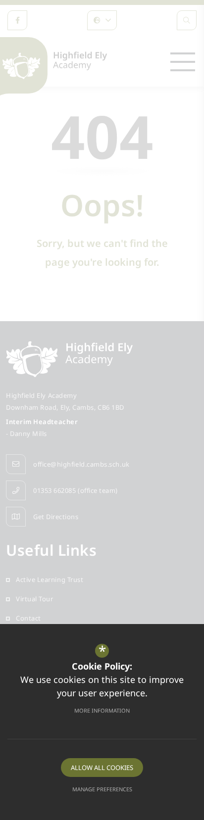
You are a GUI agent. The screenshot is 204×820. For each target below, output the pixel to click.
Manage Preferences (102, 789)
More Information (102, 710)
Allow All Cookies (102, 767)
